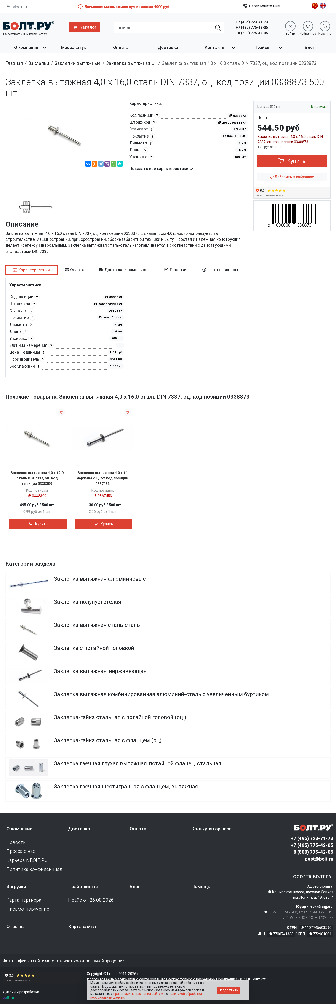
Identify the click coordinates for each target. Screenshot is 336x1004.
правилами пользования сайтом (138, 994)
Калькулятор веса (211, 829)
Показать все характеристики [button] (159, 168)
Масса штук (73, 47)
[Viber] (107, 164)
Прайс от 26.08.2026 (91, 900)
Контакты (215, 47)
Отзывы (15, 926)
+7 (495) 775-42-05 (252, 27)
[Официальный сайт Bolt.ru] (28, 25)
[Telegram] (101, 164)
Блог (310, 47)
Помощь (200, 886)
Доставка (168, 47)
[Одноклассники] (94, 164)
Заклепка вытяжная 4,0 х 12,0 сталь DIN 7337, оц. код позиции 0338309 (37, 478)
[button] (84, 27)
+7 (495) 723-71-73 (252, 22)
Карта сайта (82, 926)
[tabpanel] (126, 327)
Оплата (120, 47)
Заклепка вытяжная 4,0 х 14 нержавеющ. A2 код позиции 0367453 (102, 478)
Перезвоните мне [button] (264, 6)
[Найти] (218, 27)
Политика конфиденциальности (35, 869)
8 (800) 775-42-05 (253, 33)
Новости (16, 842)
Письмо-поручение (27, 909)
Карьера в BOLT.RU (27, 860)
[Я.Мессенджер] (120, 164)
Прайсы (262, 47)
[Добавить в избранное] (61, 412)
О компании (26, 47)
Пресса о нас (20, 851)
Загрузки (16, 886)
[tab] (31, 270)
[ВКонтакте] (88, 164)
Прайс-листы (83, 886)
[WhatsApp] (113, 164)
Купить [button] (295, 161)
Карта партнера (23, 900)
